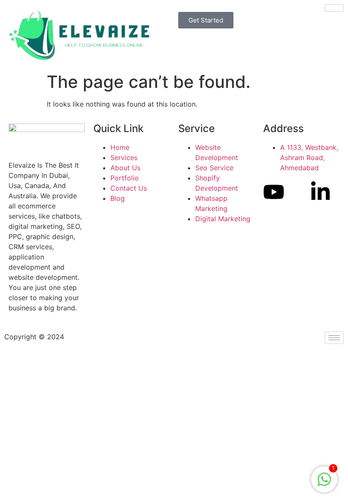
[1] (324, 483)
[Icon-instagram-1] (297, 192)
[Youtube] (273, 192)
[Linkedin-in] (320, 192)
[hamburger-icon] (334, 8)
